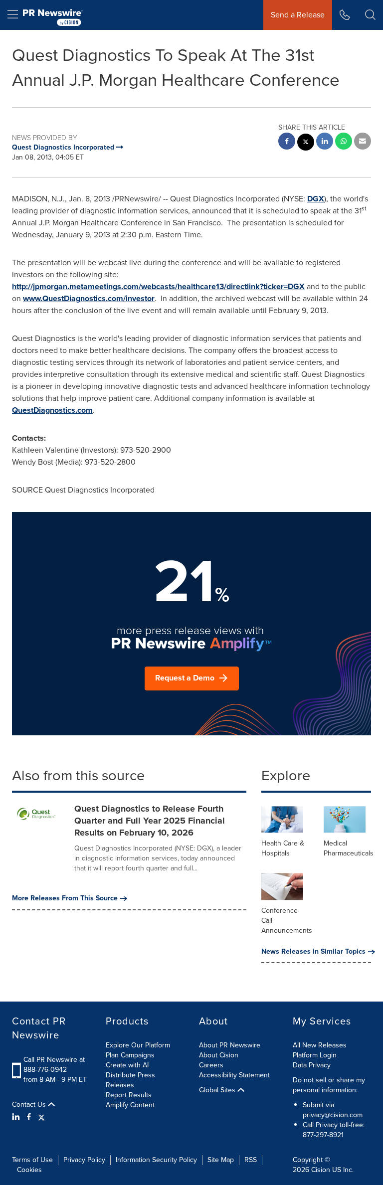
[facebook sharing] (286, 142)
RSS (250, 1160)
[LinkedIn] (17, 1117)
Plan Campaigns (130, 1055)
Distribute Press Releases (130, 1080)
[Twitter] (41, 1117)
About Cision (218, 1055)
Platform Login (315, 1055)
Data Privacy (312, 1065)
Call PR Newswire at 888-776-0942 (54, 1064)
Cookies (29, 1170)
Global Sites (218, 1090)
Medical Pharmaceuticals (349, 848)
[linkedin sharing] (324, 142)
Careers (211, 1065)
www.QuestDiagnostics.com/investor (89, 298)
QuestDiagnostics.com (52, 410)
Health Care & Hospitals (282, 848)
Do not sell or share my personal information (329, 1085)
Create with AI (127, 1065)
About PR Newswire (229, 1045)
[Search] (370, 15)
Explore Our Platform (138, 1045)
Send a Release (298, 14)
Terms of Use (32, 1160)
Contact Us (30, 1105)
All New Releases (320, 1045)
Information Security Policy (156, 1160)
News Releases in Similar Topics (313, 952)
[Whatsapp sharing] (343, 142)
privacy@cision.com (333, 1115)
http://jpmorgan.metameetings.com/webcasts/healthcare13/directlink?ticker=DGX (158, 286)
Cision (320, 1170)
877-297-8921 (323, 1135)
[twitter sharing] (305, 143)
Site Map (220, 1160)
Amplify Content (130, 1105)
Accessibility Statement (234, 1075)
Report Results (129, 1095)
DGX (315, 198)
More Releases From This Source (65, 898)
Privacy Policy (84, 1160)
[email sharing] (362, 142)
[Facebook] (28, 1117)
